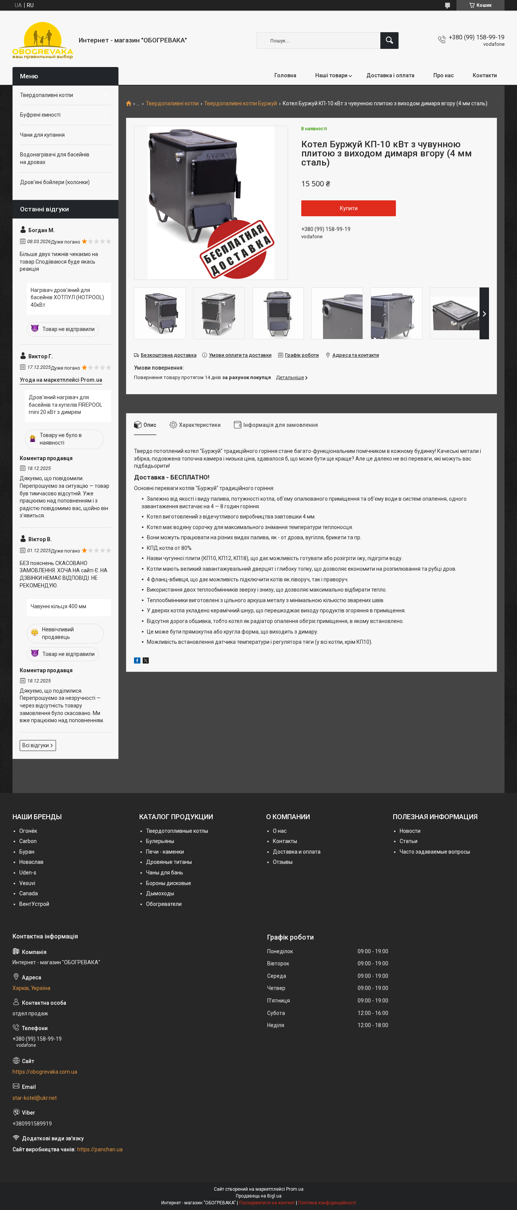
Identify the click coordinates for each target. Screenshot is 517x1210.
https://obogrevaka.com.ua (44, 1072)
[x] (146, 662)
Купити (349, 208)
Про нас (443, 75)
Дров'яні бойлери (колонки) (55, 182)
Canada (28, 893)
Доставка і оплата (390, 75)
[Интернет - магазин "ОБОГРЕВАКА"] (42, 40)
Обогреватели (164, 904)
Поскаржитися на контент (267, 1202)
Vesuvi (27, 883)
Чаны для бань (164, 873)
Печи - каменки (165, 852)
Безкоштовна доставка (168, 355)
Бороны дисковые (168, 883)
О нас (280, 831)
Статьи (408, 841)
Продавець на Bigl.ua (259, 1196)
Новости (410, 831)
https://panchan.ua (100, 1149)
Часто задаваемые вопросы (435, 852)
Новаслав (31, 862)
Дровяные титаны (169, 862)
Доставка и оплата (297, 852)
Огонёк (28, 831)
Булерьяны (160, 841)
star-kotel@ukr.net (34, 1098)
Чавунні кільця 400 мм (58, 606)
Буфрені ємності (40, 115)
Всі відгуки (35, 745)
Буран (26, 852)
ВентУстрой (34, 904)
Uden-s (27, 873)
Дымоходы (160, 893)
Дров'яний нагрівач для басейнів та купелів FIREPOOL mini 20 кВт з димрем (65, 404)
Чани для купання (42, 135)
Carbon (28, 841)
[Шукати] (389, 40)
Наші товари (331, 75)
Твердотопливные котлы (177, 831)
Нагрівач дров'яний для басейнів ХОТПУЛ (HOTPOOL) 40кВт (67, 297)
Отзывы (283, 862)
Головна (285, 75)
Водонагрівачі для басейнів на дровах (54, 158)
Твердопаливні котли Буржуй (240, 103)
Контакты (285, 841)
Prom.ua (295, 1189)
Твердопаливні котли (172, 103)
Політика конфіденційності (327, 1202)
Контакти (485, 75)
